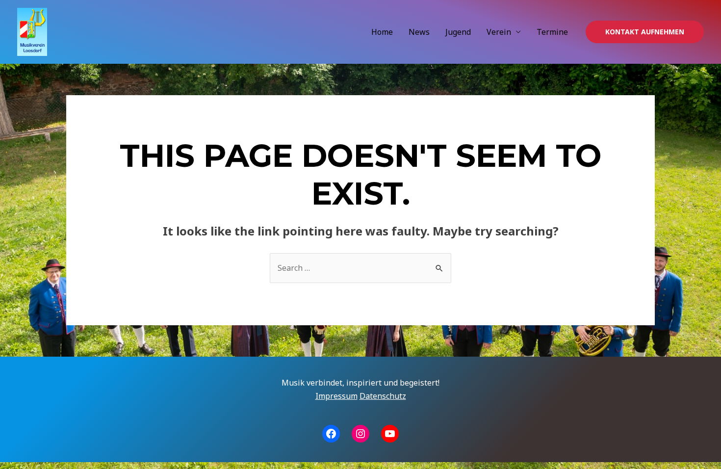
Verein (499, 31)
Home (382, 31)
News (419, 31)
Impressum (336, 396)
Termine (552, 31)
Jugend (458, 31)
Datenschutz (383, 396)
